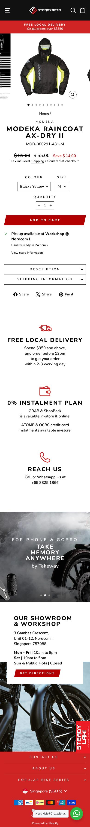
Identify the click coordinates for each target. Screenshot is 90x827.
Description (45, 269)
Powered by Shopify (45, 823)
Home (44, 113)
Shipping (37, 161)
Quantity (45, 197)
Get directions (37, 673)
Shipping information (45, 279)
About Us (44, 768)
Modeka (45, 122)
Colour (34, 177)
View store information (27, 253)
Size (62, 177)
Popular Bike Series (44, 780)
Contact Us (44, 757)
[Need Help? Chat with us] (76, 813)
